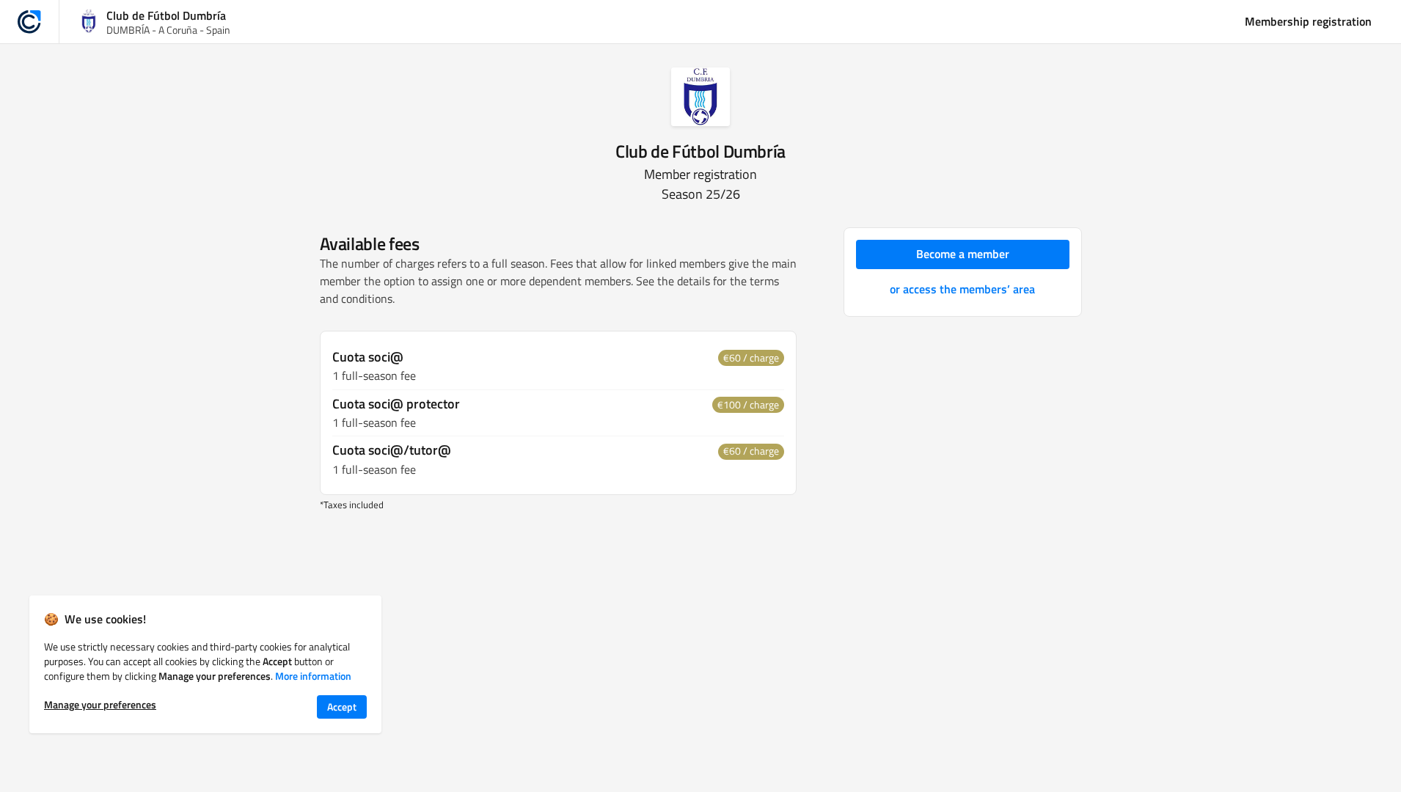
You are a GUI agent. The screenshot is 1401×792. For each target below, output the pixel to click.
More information (313, 675)
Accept (341, 706)
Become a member (962, 254)
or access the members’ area (962, 289)
